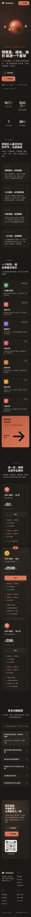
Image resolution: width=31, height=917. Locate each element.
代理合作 (4, 901)
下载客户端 (20, 885)
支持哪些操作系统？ (10, 776)
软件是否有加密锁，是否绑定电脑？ (13, 735)
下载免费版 (9, 73)
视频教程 (25, 3)
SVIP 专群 (19, 901)
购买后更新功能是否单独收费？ (13, 751)
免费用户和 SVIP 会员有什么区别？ (14, 767)
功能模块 (19, 876)
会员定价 (19, 882)
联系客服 (4, 894)
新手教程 (4, 897)
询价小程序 (20, 897)
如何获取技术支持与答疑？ (13, 783)
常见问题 (4, 904)
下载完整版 (9, 79)
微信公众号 (20, 894)
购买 (15, 514)
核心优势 (19, 879)
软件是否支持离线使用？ (12, 759)
